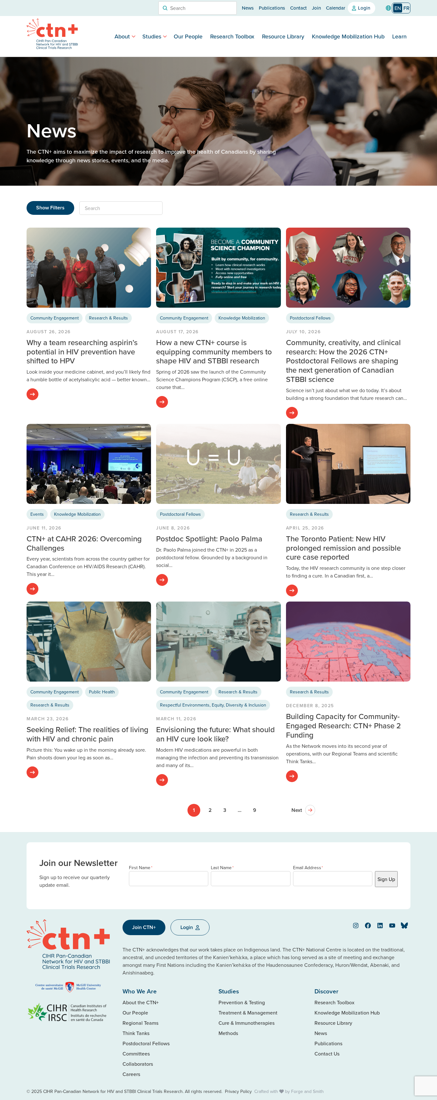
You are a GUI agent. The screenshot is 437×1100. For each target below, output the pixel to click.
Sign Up (386, 879)
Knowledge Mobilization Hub (348, 36)
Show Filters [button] (50, 207)
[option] (406, 8)
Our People (188, 36)
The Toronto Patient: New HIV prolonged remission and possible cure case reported (343, 547)
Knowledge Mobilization (242, 318)
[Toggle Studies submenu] (165, 36)
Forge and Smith (307, 1091)
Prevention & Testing (242, 1002)
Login (364, 7)
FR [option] (406, 8)
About (122, 36)
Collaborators (138, 1063)
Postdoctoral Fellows (310, 318)
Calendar (335, 7)
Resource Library (283, 36)
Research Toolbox (232, 36)
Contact (298, 7)
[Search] (165, 8)
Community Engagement (54, 318)
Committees (136, 1053)
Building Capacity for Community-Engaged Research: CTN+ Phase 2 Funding (343, 725)
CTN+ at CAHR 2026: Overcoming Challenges (84, 543)
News (248, 7)
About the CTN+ (141, 1002)
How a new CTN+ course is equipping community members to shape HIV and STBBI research (214, 351)
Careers (131, 1074)
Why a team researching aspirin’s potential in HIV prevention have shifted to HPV (82, 351)
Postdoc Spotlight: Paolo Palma (209, 538)
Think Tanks (136, 1033)
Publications (272, 7)
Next (296, 810)
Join (316, 7)
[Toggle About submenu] (133, 36)
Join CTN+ (144, 927)
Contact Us (326, 1053)
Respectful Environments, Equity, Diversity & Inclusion (213, 705)
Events (37, 514)
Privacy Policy (238, 1091)
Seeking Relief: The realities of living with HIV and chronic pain (87, 734)
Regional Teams (140, 1022)
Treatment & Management (248, 1012)
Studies (151, 36)
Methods (228, 1033)
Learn (399, 36)
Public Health (102, 692)
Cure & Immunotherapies (246, 1022)
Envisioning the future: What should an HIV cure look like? (215, 734)
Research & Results (108, 318)
